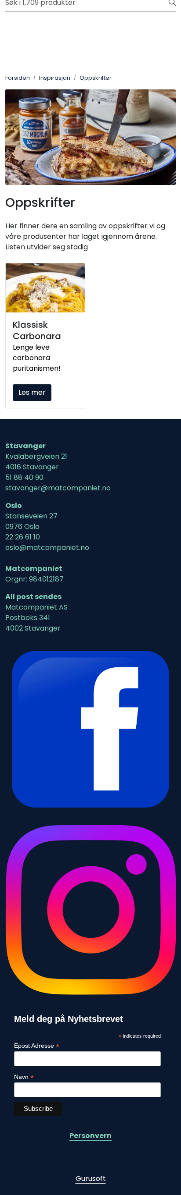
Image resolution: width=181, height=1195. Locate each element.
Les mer (32, 392)
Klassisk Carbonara (37, 330)
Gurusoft (91, 1179)
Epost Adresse (36, 1046)
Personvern (90, 1136)
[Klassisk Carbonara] (45, 288)
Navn (24, 1077)
